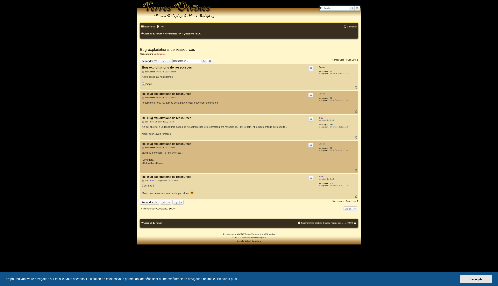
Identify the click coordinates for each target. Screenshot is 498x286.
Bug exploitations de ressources (167, 49)
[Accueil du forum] (176, 9)
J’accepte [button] (476, 279)
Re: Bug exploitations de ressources (166, 93)
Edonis (322, 67)
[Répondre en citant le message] (310, 68)
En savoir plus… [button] (228, 279)
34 (331, 71)
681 (331, 124)
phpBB (240, 234)
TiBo (321, 118)
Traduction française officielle (245, 237)
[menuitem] (160, 27)
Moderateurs (159, 54)
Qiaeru (263, 237)
